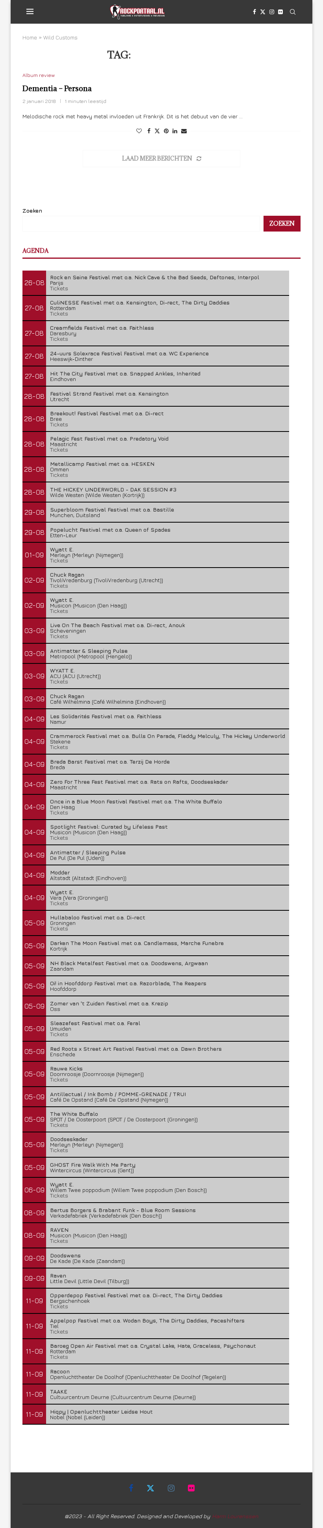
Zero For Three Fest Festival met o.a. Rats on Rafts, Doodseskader (139, 781)
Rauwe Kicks (66, 1068)
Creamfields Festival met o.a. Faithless (102, 327)
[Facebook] (254, 11)
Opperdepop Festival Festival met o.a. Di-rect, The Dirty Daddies (136, 1295)
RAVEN (59, 1229)
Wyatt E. (62, 549)
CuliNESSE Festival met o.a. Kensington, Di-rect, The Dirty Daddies (140, 302)
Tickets (59, 288)
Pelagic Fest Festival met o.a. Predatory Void (109, 438)
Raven (58, 1275)
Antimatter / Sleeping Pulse (88, 852)
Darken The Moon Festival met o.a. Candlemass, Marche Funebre (137, 943)
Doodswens (65, 1255)
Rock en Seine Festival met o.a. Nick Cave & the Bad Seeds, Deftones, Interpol (154, 277)
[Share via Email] (184, 130)
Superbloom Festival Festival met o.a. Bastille (112, 509)
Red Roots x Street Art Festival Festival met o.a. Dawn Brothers (136, 1048)
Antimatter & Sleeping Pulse (89, 650)
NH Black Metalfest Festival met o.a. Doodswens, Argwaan (129, 963)
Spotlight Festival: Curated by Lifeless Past (109, 826)
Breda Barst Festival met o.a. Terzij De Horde (110, 761)
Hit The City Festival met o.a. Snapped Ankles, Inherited (125, 373)
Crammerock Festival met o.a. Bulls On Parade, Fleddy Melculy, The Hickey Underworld (167, 735)
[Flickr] (280, 11)
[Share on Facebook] (148, 130)
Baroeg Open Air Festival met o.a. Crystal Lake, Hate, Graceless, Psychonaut (153, 1345)
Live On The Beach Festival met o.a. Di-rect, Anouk (117, 625)
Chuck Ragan (67, 574)
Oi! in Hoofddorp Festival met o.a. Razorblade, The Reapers (128, 983)
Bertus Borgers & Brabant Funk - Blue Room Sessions (123, 1210)
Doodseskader (68, 1139)
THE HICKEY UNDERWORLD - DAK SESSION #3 (113, 489)
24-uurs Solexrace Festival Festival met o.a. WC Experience (129, 353)
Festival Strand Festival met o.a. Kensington (109, 393)
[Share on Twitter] (157, 130)
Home (29, 37)
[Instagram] (271, 11)
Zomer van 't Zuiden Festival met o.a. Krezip (109, 1003)
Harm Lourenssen (235, 1516)
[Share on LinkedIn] (175, 130)
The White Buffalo (74, 1113)
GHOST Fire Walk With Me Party (93, 1164)
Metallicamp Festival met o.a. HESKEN (102, 463)
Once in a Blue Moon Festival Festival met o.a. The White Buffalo (136, 801)
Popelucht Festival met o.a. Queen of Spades (110, 529)
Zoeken (32, 210)
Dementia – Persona (57, 88)
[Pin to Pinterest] (166, 130)
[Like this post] (139, 130)
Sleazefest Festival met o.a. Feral (95, 1023)
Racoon (60, 1371)
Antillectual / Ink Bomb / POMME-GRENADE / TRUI (118, 1094)
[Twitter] (262, 11)
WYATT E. (62, 670)
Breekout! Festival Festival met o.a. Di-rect (107, 413)
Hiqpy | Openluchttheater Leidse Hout (101, 1411)
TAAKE (58, 1391)
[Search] (293, 11)
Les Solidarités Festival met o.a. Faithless (106, 716)
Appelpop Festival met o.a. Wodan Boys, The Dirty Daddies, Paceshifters (147, 1320)
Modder (60, 872)
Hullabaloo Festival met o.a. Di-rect (97, 917)
